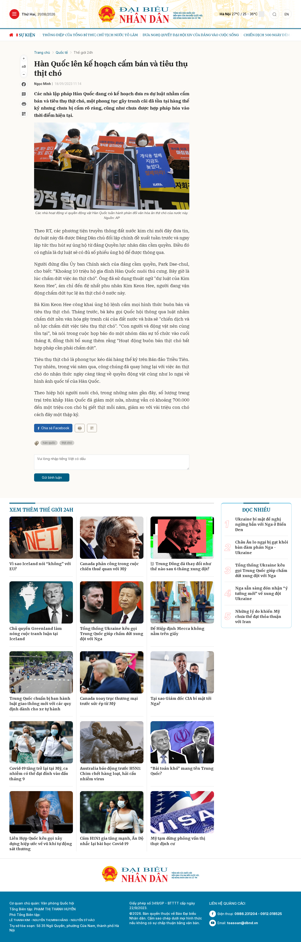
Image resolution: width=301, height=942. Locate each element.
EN (287, 14)
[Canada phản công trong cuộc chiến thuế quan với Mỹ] (111, 538)
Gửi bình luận (52, 477)
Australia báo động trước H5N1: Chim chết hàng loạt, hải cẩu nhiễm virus (110, 773)
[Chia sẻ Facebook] (24, 84)
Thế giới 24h (83, 52)
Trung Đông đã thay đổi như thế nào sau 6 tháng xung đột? (180, 566)
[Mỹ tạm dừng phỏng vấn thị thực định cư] (182, 812)
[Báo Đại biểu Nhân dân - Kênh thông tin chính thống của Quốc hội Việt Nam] (150, 14)
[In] (80, 428)
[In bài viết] (24, 104)
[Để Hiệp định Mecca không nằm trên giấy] (182, 602)
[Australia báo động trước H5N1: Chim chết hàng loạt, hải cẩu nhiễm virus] (111, 742)
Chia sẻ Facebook (55, 428)
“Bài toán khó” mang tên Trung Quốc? (182, 771)
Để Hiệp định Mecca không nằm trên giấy (177, 631)
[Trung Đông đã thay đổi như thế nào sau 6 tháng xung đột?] (182, 538)
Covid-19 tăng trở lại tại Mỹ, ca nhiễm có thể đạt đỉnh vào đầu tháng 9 (38, 773)
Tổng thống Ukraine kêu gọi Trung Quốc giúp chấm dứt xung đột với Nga (111, 633)
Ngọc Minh (42, 84)
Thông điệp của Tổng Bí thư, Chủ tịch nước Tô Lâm (85, 35)
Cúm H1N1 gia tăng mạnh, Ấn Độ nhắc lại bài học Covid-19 (111, 841)
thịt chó (67, 442)
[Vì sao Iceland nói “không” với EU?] (41, 538)
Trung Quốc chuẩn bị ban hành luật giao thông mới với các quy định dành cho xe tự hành (40, 703)
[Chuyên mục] (14, 14)
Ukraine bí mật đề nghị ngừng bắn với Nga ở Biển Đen (260, 524)
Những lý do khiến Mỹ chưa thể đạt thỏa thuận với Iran (258, 616)
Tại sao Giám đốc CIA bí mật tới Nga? (180, 701)
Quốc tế (62, 52)
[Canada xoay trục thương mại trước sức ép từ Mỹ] (111, 672)
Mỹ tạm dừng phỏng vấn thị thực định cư (177, 841)
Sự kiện (27, 35)
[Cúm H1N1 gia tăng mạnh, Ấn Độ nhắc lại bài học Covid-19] (111, 812)
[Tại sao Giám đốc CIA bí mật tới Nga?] (182, 672)
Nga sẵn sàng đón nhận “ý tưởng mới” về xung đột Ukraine (261, 593)
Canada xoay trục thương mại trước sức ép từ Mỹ (109, 701)
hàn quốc (49, 442)
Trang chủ (42, 52)
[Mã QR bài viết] (24, 114)
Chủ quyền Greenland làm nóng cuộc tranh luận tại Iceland (35, 633)
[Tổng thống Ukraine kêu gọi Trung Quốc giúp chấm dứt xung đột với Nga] (111, 602)
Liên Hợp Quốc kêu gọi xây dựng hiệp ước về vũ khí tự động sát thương (40, 843)
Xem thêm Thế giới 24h (41, 510)
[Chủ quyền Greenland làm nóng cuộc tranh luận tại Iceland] (41, 602)
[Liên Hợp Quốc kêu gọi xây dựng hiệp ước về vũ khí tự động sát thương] (41, 812)
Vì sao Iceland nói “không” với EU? (40, 566)
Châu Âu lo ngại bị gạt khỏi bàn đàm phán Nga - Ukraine (261, 547)
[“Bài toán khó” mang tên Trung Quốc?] (182, 742)
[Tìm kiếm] (274, 14)
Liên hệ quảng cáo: (227, 903)
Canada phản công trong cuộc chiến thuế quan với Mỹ (109, 566)
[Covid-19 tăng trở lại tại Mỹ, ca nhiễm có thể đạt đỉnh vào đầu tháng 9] (41, 742)
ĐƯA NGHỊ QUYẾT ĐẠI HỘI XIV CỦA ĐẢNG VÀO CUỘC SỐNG (186, 35)
